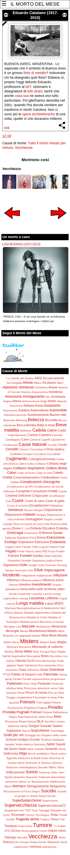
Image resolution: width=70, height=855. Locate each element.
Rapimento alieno (35, 716)
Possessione (15, 707)
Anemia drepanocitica (34, 392)
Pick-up (52, 692)
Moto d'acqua (41, 651)
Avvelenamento (38, 414)
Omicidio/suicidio (46, 660)
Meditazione (43, 626)
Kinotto (13, 593)
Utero (62, 830)
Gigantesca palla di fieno (47, 560)
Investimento (41, 584)
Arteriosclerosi (30, 401)
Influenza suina (52, 580)
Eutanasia (58, 542)
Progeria (42, 707)
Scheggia (30, 735)
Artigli (43, 401)
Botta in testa (46, 425)
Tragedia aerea (27, 819)
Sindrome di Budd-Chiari (33, 758)
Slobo (60, 767)
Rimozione (11, 721)
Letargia (23, 598)
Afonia (28, 383)
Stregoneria (58, 786)
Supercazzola (47, 795)
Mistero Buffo (48, 642)
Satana (57, 726)
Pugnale (23, 712)
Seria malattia (35, 748)
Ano (48, 396)
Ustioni (53, 830)
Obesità (20, 660)
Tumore (42, 825)
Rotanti (31, 721)
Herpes (9, 570)
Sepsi (22, 748)
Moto (28, 651)
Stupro (36, 791)
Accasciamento (53, 378)
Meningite (12, 631)
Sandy (24, 726)
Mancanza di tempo (52, 621)
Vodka (33, 842)
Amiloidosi (41, 387)
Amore (53, 387)
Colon (11, 473)
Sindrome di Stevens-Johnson (43, 762)
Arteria (16, 401)
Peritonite (44, 683)
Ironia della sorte (31, 589)
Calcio (52, 430)
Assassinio (52, 405)
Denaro (28, 510)
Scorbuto (46, 739)
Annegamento (34, 396)
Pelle (34, 683)
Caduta (39, 430)
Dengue (39, 510)
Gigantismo (11, 565)
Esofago (10, 542)
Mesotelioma (37, 631)
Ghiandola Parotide (19, 560)
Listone (10, 603)
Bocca (21, 425)
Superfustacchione (26, 800)
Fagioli (9, 546)
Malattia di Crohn (36, 617)
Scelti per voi (14, 735)
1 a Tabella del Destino (20, 378)
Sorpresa (44, 772)
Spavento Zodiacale (38, 777)
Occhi (31, 660)
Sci (38, 735)
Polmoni (27, 702)
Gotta (41, 565)
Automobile (58, 410)
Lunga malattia (30, 603)
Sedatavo (58, 739)
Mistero (29, 641)
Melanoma (59, 626)
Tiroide (63, 814)
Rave (50, 716)
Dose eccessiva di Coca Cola (31, 523)
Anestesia (55, 392)
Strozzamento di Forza (17, 791)
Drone (16, 528)
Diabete (29, 514)
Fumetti (26, 556)
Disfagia (41, 514)
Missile (62, 635)
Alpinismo (10, 387)
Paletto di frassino (23, 674)
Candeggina (12, 439)
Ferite (20, 551)
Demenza (15, 510)
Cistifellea (16, 454)
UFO (7, 830)
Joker (61, 589)
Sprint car (25, 781)
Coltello (57, 472)
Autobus (24, 410)
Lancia (47, 593)
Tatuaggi (44, 810)
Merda (24, 631)
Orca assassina (47, 665)
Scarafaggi (57, 730)
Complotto (23, 491)
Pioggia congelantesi (19, 697)
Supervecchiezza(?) (52, 805)
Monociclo (25, 646)
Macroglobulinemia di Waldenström (38, 608)
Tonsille (10, 819)
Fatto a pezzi (40, 546)
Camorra (45, 435)
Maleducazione (29, 621)
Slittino (52, 767)
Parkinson (14, 683)
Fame (17, 546)
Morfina (9, 651)
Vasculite (22, 837)
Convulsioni (39, 491)
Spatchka (19, 777)
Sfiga (23, 753)
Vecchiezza (23, 148)
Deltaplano (56, 505)
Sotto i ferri (57, 772)
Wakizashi (53, 842)
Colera (22, 463)
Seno (50, 744)
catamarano (21, 846)
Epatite (58, 532)
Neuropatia (33, 656)
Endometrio (31, 532)
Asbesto (62, 401)
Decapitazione (39, 505)
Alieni (60, 382)
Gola (23, 565)
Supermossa (50, 800)
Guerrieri (50, 565)
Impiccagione (54, 570)
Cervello (12, 449)
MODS (59, 603)
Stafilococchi (57, 781)
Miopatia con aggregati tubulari (22, 635)
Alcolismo (49, 382)
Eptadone (23, 537)
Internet (13, 584)
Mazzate (28, 626)
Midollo (52, 631)
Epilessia (10, 537)
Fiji (45, 551)
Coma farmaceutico (26, 477)
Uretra (43, 830)
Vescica (8, 842)
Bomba (31, 425)
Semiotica (40, 744)
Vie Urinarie (22, 842)
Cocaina (28, 454)
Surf (21, 810)
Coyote (62, 491)
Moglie (61, 642)
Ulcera (15, 830)
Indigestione (28, 575)
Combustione (50, 477)
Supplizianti (11, 810)
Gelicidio (57, 555)
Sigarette (11, 758)
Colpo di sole (44, 472)
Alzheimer (26, 387)
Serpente (51, 748)
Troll (62, 819)
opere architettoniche (38, 114)
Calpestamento (17, 435)
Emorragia (15, 533)
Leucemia (36, 598)
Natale (62, 651)
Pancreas (50, 674)
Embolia (62, 528)
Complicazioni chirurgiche (40, 482)
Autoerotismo (39, 410)
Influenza (13, 580)
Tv (55, 826)
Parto (26, 683)
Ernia (33, 537)
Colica (31, 463)
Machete (10, 608)
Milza (61, 631)
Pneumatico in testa (45, 697)
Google (32, 565)
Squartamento (40, 781)
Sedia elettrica (24, 744)
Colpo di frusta (26, 472)
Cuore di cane (34, 501)
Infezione (60, 575)
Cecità (62, 444)
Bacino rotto (58, 414)
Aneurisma (13, 396)
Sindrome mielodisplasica (21, 767)
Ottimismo (33, 669)
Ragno (13, 716)
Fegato (10, 551)
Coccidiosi (39, 454)
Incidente (11, 574)
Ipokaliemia (12, 589)
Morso (19, 651)
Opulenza (31, 665)
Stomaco (19, 786)
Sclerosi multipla (17, 739)
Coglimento (16, 458)
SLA (40, 721)
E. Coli (25, 528)
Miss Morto (49, 635)
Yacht (63, 842)
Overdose (56, 670)
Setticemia (11, 753)
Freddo (60, 551)
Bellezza (36, 419)
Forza (51, 551)
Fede (61, 546)
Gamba (38, 555)
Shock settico (58, 753)
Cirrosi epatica (54, 449)
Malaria (18, 612)
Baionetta (9, 420)
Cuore (18, 500)
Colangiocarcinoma (41, 459)
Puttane (47, 712)
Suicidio (48, 790)
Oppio (20, 665)
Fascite (26, 546)
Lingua (63, 598)
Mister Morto (11, 642)
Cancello (57, 435)
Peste (21, 692)
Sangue (34, 726)
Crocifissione (57, 495)
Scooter (34, 739)
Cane (25, 439)
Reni (57, 717)
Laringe (56, 593)
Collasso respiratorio (29, 468)
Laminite (37, 593)
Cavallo (52, 444)
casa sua (22, 96)
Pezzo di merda (36, 692)
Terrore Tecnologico (37, 814)
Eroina (41, 537)
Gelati (47, 555)
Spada (9, 777)
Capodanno (58, 439)
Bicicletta (51, 420)
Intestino (25, 584)
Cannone (35, 439)
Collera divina (56, 468)
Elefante (36, 528)
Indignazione (44, 575)
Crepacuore (40, 495)
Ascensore (16, 405)
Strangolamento (38, 786)
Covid (52, 491)
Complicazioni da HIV (20, 486)
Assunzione (10, 410)
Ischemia (50, 589)
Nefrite (7, 656)
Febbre (53, 546)
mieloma (35, 846)
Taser (34, 810)
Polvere (56, 702)
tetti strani (34, 91)
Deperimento (53, 510)
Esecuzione (56, 537)
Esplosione (26, 542)
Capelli (45, 439)
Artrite (52, 401)
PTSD (6, 674)
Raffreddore (60, 712)
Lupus (49, 603)
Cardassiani (10, 444)
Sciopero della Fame (54, 735)
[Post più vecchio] (58, 222)
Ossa (22, 669)
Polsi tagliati (43, 702)
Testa (54, 814)
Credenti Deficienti (18, 495)
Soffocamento (15, 772)
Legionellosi (10, 598)
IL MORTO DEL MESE (35, 4)
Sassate (46, 726)
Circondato (37, 449)
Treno (55, 819)
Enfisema (45, 532)
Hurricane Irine (24, 570)
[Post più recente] (12, 222)
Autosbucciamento (15, 414)
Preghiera (30, 707)
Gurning (62, 565)
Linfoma (51, 598)
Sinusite (43, 767)
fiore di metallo (35, 73)
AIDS (38, 378)
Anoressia (58, 396)
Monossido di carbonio (47, 646)
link (7, 128)
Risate (23, 721)
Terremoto (18, 814)
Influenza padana (31, 580)
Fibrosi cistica (33, 551)
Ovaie (44, 669)
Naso (53, 651)
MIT (28, 87)
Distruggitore (34, 519)
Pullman (36, 712)
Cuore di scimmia (17, 505)
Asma (39, 405)
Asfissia (28, 405)
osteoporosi (49, 846)
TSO (28, 810)
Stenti (7, 786)
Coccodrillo (53, 454)
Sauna (26, 730)
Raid (21, 716)
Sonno (31, 771)
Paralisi (17, 679)
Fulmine (13, 555)
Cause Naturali (33, 444)
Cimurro (24, 449)
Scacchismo (40, 730)
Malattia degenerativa (37, 612)
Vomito (42, 842)
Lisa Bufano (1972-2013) (21, 244)
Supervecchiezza (20, 805)
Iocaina (56, 584)
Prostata (9, 712)
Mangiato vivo (12, 626)
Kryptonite (24, 593)
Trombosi (10, 826)
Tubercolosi (25, 826)
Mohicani (12, 646)
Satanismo (13, 730)
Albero (38, 382)
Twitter (62, 826)
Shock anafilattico (38, 753)
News (45, 656)
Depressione (13, 514)
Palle (40, 674)
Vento (62, 837)
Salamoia (13, 726)
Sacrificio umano (55, 721)
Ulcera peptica (29, 830)
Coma (7, 477)
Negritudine (18, 656)
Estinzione (42, 542)
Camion (32, 435)
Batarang (21, 420)
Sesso (62, 748)
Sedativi (10, 744)
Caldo (62, 430)
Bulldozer (26, 430)
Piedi (61, 692)
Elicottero (48, 528)
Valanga (10, 837)
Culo (8, 501)
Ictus (38, 569)
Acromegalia (14, 382)
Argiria (7, 401)
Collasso (40, 463)
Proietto (55, 707)
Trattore (45, 819)
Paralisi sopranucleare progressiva (43, 679)
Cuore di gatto (54, 501)
